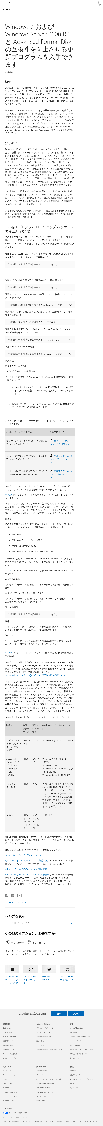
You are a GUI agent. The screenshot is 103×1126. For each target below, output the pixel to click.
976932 (8, 570)
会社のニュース (75, 1075)
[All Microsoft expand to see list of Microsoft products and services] (3, 3)
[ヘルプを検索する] (9, 3)
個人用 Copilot (8, 1045)
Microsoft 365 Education (78, 1041)
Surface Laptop (8, 1032)
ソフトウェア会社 (42, 1096)
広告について (77, 1121)
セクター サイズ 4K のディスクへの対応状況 (26, 860)
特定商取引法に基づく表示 (44, 1121)
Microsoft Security (9, 1075)
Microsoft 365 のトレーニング (29, 979)
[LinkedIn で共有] (12, 895)
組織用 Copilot (8, 1041)
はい (59, 1013)
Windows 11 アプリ (9, 1058)
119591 (8, 494)
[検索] (71, 922)
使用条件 (59, 1121)
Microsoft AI (7, 1070)
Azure (5, 1079)
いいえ (76, 1013)
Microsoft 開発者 (41, 1070)
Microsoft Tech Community (45, 1083)
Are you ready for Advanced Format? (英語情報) (27, 874)
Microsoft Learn (41, 1075)
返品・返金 (40, 1041)
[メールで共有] (18, 895)
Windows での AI (8, 1049)
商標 (67, 1121)
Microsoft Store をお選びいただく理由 (49, 1049)
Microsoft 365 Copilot (10, 1096)
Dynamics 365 (7, 1083)
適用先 (10, 72)
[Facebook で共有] (7, 895)
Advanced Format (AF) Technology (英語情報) (26, 869)
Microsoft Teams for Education (80, 1037)
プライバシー (27, 1121)
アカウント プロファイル (44, 1028)
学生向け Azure (75, 1058)
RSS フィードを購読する (18, 902)
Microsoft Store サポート (44, 1037)
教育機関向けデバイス (77, 1032)
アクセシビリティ (76, 1088)
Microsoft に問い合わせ (11, 1121)
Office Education (75, 1045)
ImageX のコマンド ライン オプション (23, 855)
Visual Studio (40, 1101)
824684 (8, 652)
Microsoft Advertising (10, 1092)
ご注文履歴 (40, 1045)
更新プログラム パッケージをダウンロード (61, 443)
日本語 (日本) (11, 1108)
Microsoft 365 (7, 1088)
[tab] (16, 942)
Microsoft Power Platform (44, 1092)
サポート (6, 9)
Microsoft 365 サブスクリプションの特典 (11, 979)
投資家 (72, 1083)
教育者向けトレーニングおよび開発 (81, 1049)
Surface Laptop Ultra (10, 1037)
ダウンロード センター (44, 1032)
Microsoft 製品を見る (10, 1054)
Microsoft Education (76, 1028)
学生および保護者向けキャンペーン (81, 1054)
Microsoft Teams (8, 1101)
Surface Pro (7, 1028)
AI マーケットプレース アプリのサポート (50, 1079)
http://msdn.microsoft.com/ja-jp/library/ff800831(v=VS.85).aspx (35, 675)
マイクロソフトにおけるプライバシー (82, 1079)
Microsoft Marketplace (43, 1088)
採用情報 (73, 1070)
